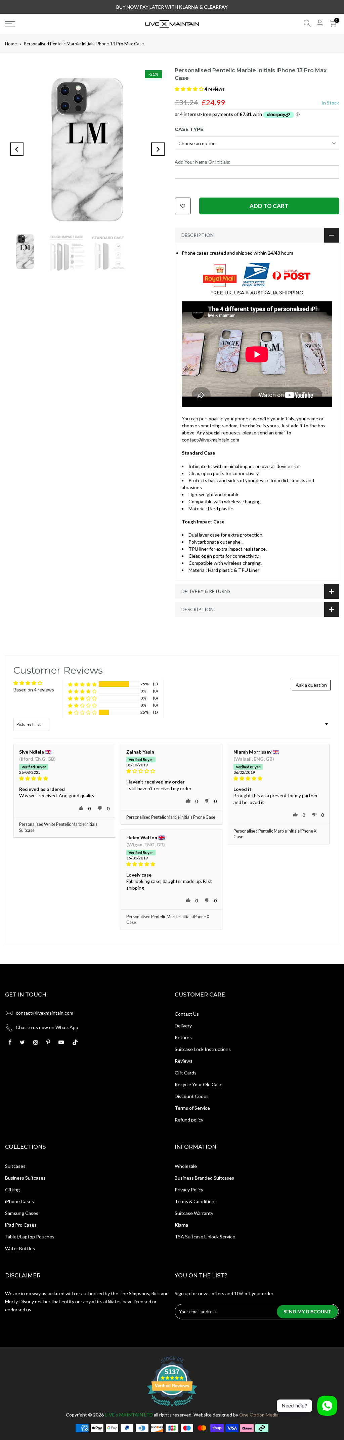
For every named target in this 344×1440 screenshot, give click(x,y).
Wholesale (186, 1166)
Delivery (183, 1025)
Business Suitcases (25, 1178)
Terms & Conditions (196, 1201)
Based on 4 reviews (33, 689)
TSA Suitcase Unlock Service (205, 1236)
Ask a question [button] (311, 685)
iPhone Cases (19, 1201)
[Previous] (17, 149)
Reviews (183, 1061)
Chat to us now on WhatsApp (47, 1027)
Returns (183, 1037)
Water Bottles (20, 1248)
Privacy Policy (189, 1189)
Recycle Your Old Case (198, 1084)
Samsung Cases (21, 1213)
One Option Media (258, 1414)
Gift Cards (186, 1072)
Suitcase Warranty (194, 1213)
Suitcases (15, 1166)
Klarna (181, 1225)
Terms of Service (192, 1108)
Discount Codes (192, 1096)
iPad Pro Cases (21, 1225)
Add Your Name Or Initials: (202, 162)
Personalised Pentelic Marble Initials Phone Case (170, 817)
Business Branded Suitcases (204, 1178)
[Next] (158, 149)
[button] (190, 89)
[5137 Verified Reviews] (172, 1407)
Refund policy (189, 1120)
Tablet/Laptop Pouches (29, 1236)
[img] (64, 778)
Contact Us (187, 1014)
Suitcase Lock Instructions (203, 1049)
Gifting (12, 1189)
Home (11, 43)
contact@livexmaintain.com (44, 1013)
